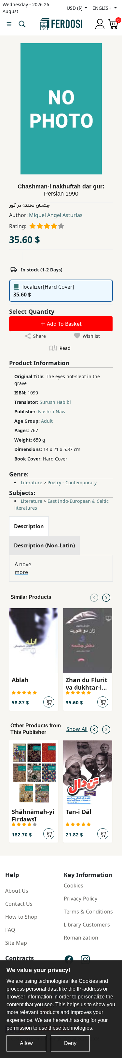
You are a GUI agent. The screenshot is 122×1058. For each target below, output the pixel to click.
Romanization (81, 937)
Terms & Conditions (88, 911)
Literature (31, 482)
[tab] (29, 526)
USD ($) (75, 8)
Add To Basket (64, 323)
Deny (70, 1043)
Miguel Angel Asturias (56, 215)
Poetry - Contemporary (72, 482)
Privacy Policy (81, 898)
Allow (26, 1043)
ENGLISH (102, 8)
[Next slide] (106, 597)
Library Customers (87, 924)
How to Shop (21, 916)
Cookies (74, 885)
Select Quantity (31, 311)
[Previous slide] (94, 597)
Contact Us (19, 903)
